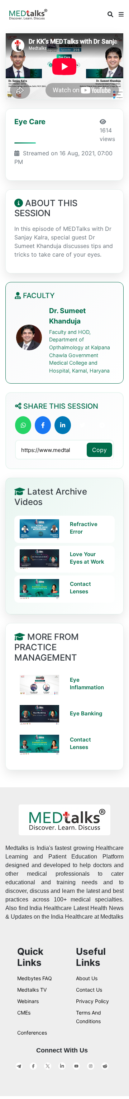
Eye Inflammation (87, 683)
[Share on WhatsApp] (23, 425)
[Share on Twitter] (83, 425)
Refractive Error (83, 528)
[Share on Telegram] (102, 425)
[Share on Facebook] (43, 425)
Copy (99, 449)
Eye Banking (86, 713)
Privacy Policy (92, 1001)
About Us (86, 978)
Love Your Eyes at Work (87, 558)
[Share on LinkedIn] (62, 425)
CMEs (23, 1013)
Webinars (28, 1001)
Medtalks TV (32, 990)
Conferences (32, 1033)
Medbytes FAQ (34, 978)
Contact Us (89, 990)
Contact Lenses (80, 587)
